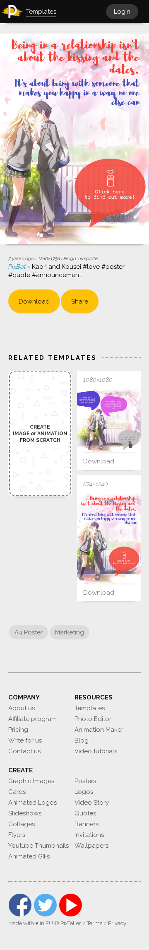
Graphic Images (31, 781)
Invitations (89, 835)
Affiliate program (32, 719)
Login (122, 11)
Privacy (117, 923)
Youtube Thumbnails (38, 845)
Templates (89, 708)
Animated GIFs (29, 856)
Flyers (16, 835)
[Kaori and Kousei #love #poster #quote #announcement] (109, 420)
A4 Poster (28, 632)
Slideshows (24, 813)
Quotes (85, 813)
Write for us (25, 740)
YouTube (70, 905)
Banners (86, 824)
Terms (94, 923)
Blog (81, 740)
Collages (21, 824)
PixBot (18, 266)
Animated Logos (32, 802)
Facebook (20, 905)
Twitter (45, 905)
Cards (17, 792)
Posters (85, 781)
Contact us (24, 751)
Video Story (91, 802)
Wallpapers (91, 845)
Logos (83, 792)
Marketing (69, 632)
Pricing (18, 729)
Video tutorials (95, 751)
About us (21, 708)
